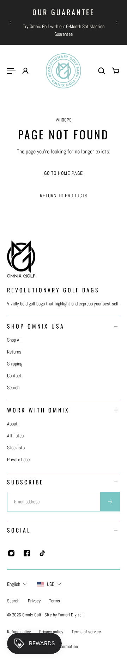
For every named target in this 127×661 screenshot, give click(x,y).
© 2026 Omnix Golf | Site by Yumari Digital (45, 615)
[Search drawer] (102, 71)
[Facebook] (27, 553)
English (13, 584)
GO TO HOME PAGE (63, 173)
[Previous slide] (10, 22)
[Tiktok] (42, 553)
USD (51, 584)
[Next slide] (116, 22)
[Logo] (63, 71)
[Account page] (25, 71)
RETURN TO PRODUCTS (63, 195)
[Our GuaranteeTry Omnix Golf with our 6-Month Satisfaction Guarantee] (63, 22)
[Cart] (116, 71)
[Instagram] (11, 553)
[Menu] (11, 71)
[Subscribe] (110, 501)
